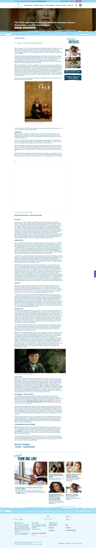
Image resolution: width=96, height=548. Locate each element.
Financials (51, 527)
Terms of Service (61, 543)
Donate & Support (61, 5)
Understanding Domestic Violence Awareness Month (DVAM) (56, 476)
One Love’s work (25, 533)
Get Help (68, 527)
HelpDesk (80, 543)
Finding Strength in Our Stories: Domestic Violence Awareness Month (29, 488)
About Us (70, 5)
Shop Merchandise (71, 530)
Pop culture (18, 27)
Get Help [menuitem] (78, 1)
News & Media (52, 525)
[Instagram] (16, 519)
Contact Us (52, 530)
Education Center (38, 5)
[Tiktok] (15, 519)
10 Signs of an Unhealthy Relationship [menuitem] (22, 1)
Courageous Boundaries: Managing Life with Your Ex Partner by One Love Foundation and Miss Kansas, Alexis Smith (56, 497)
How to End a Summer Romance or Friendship (72, 495)
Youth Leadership (50, 5)
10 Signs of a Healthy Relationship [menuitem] (38, 1)
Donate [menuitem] (72, 1)
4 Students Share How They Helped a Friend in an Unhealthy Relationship (73, 476)
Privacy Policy (67, 543)
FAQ (67, 525)
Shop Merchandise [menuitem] (65, 1)
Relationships (28, 5)
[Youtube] (21, 519)
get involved (24, 534)
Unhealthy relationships (29, 27)
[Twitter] (18, 519)
